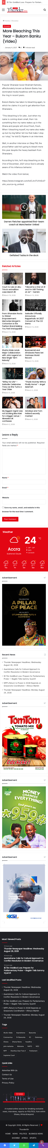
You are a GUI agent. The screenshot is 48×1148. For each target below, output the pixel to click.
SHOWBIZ (16, 1138)
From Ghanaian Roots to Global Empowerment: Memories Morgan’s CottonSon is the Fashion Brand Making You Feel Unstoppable (12, 321)
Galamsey (38, 1037)
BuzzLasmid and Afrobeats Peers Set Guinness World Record (34, 354)
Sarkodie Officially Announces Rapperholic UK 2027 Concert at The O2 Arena (34, 318)
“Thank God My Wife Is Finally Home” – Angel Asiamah (35, 384)
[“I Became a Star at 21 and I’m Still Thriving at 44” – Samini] (35, 278)
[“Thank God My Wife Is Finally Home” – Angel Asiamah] (35, 373)
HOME (8, 1134)
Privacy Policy (8, 1083)
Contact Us (7, 1074)
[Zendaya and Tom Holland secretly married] (35, 402)
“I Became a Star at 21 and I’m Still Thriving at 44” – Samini (35, 289)
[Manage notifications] (42, 1142)
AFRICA (25, 1138)
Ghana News (17, 1042)
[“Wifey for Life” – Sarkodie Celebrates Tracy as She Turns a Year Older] (12, 373)
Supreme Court (9, 1055)
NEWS (15, 1134)
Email (5, 488)
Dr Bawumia (20, 1037)
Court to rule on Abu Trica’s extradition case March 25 (11, 289)
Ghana (5, 1042)
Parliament (33, 1051)
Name (5, 478)
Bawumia (32, 1033)
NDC (37, 1046)
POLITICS (23, 1134)
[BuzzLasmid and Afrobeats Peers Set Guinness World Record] (35, 342)
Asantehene (20, 1033)
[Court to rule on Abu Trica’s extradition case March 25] (12, 278)
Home (7, 21)
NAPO (29, 1046)
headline (28, 1042)
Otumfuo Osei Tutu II (18, 1051)
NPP (5, 1051)
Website (5, 498)
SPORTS (33, 1138)
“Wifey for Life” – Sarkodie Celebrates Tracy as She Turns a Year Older (12, 385)
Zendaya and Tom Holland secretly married (33, 413)
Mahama (20, 1046)
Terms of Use (7, 1079)
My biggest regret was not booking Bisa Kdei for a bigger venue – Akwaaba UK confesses (12, 416)
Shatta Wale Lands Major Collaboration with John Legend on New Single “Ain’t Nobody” (11, 355)
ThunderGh (24, 1129)
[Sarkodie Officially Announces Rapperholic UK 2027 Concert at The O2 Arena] (35, 305)
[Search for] (44, 11)
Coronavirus (8, 1037)
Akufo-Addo (8, 1033)
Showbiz (14, 21)
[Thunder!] (17, 10)
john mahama (8, 1046)
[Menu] (3, 11)
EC (30, 1037)
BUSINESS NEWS (36, 1134)
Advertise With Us (9, 1070)
